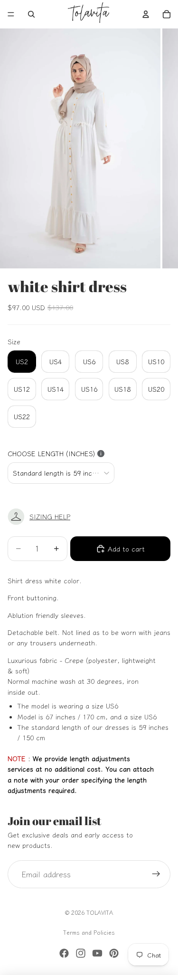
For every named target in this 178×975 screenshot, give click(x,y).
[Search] (31, 14)
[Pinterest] (114, 953)
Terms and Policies (89, 932)
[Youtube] (97, 953)
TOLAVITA (99, 912)
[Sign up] (156, 874)
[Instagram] (80, 953)
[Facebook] (64, 953)
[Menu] (11, 14)
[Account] (145, 14)
